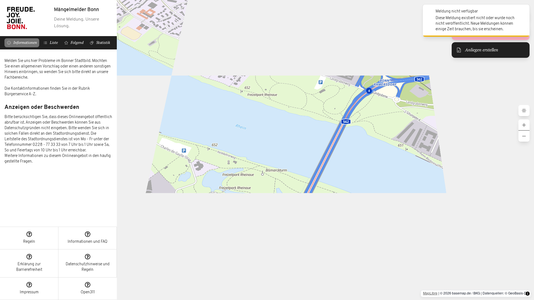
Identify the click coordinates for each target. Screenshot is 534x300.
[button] (29, 238)
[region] (58, 138)
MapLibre (430, 293)
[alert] (476, 20)
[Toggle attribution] (527, 293)
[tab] (21, 42)
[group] (524, 130)
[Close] (522, 11)
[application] (325, 150)
